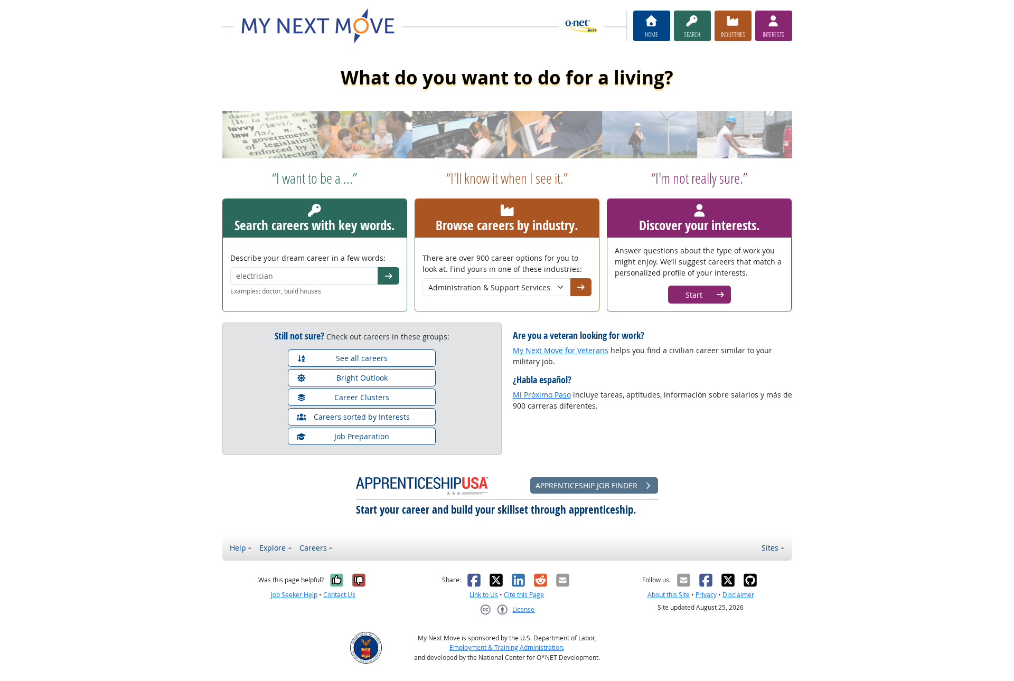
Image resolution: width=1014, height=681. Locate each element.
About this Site (668, 594)
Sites (770, 548)
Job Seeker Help (294, 594)
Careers (313, 548)
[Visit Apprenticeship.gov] (422, 485)
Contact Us (339, 594)
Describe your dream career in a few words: (308, 258)
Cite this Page (524, 594)
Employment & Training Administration (506, 647)
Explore (272, 548)
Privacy (706, 594)
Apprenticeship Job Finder (588, 485)
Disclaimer (738, 594)
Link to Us (484, 594)
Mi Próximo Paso (542, 395)
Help (238, 548)
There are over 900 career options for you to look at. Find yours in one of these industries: (502, 263)
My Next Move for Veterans (560, 350)
